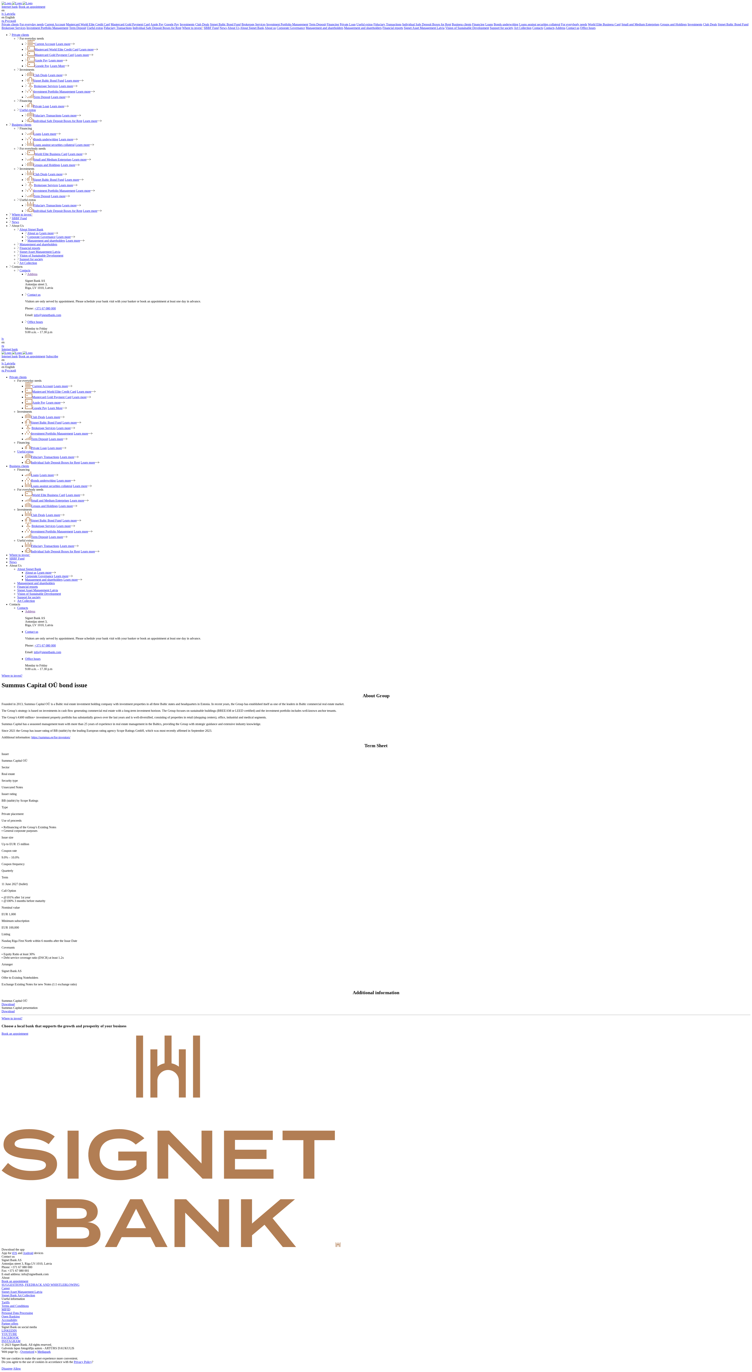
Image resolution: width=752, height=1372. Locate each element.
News (223, 28)
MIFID (6, 1309)
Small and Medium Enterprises (640, 24)
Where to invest (192, 28)
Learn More (57, 66)
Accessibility (9, 1320)
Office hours (588, 28)
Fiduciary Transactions (387, 24)
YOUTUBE (9, 1334)
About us (270, 28)
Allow (17, 1368)
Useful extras (364, 24)
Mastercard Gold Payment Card (130, 24)
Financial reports (392, 28)
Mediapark (44, 1351)
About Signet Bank (252, 28)
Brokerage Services (253, 24)
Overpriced (27, 1351)
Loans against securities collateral (539, 24)
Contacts (537, 28)
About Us (233, 28)
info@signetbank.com (47, 315)
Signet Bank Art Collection (18, 1295)
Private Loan (348, 24)
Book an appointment (32, 6)
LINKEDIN (9, 1330)
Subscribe (52, 356)
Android (28, 1253)
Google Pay (171, 24)
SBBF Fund (211, 28)
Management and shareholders (324, 28)
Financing (333, 24)
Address (560, 28)
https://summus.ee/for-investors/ (50, 737)
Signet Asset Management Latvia (424, 28)
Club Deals (202, 24)
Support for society (501, 28)
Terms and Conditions (15, 1306)
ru (3, 345)
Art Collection (522, 28)
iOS (14, 1253)
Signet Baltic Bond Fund (225, 24)
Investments (187, 24)
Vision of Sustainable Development (467, 28)
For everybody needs (574, 24)
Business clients (461, 24)
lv (3, 338)
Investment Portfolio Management (287, 24)
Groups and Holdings (673, 24)
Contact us (572, 28)
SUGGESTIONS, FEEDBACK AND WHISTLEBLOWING (41, 1284)
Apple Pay (157, 24)
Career (6, 1288)
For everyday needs (32, 24)
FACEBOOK (10, 1337)
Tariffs (6, 1302)
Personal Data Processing (17, 1313)
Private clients (10, 24)
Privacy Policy (83, 1362)
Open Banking (11, 1316)
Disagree (7, 1368)
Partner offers (10, 1323)
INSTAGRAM (11, 1341)
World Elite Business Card (604, 24)
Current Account (55, 24)
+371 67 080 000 (45, 308)
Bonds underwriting (506, 24)
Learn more (63, 44)
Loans (489, 24)
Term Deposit (317, 24)
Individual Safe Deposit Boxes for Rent (426, 24)
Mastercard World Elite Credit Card (88, 24)
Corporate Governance (291, 28)
